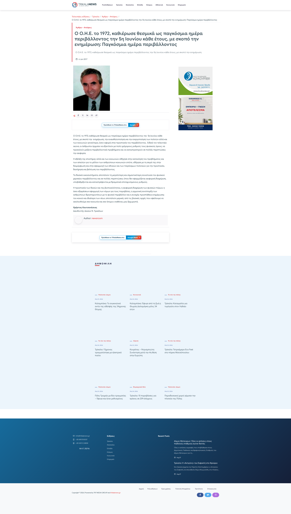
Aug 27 (179, 457)
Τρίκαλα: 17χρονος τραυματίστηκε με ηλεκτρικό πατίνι (108, 352)
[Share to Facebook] (78, 115)
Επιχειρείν (182, 5)
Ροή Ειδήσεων (107, 5)
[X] (207, 495)
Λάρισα (135, 341)
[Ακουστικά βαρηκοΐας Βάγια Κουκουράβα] (195, 80)
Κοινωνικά (170, 5)
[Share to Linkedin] (87, 115)
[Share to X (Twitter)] (83, 115)
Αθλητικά (159, 5)
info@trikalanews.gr (83, 436)
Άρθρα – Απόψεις (110, 16)
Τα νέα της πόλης (174, 295)
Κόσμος (149, 5)
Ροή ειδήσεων (152, 489)
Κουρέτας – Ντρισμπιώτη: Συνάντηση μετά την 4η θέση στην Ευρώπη (143, 352)
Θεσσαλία (130, 5)
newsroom (97, 218)
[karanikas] (195, 113)
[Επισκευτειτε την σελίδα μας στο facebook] (200, 495)
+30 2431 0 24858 (82, 443)
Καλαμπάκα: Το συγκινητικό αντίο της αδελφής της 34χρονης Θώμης (110, 306)
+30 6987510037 (81, 439)
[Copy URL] (96, 115)
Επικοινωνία (211, 489)
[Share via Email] (92, 115)
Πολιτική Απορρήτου (182, 489)
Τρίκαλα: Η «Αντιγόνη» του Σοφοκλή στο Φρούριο (195, 463)
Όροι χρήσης (166, 489)
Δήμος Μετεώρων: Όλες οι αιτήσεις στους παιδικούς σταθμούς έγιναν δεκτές (193, 442)
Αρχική (141, 489)
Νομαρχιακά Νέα (139, 387)
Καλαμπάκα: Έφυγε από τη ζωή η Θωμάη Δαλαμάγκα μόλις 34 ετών (145, 306)
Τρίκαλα (119, 5)
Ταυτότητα (199, 489)
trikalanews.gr (115, 493)
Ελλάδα (140, 5)
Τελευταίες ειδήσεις (81, 16)
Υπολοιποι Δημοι (104, 295)
